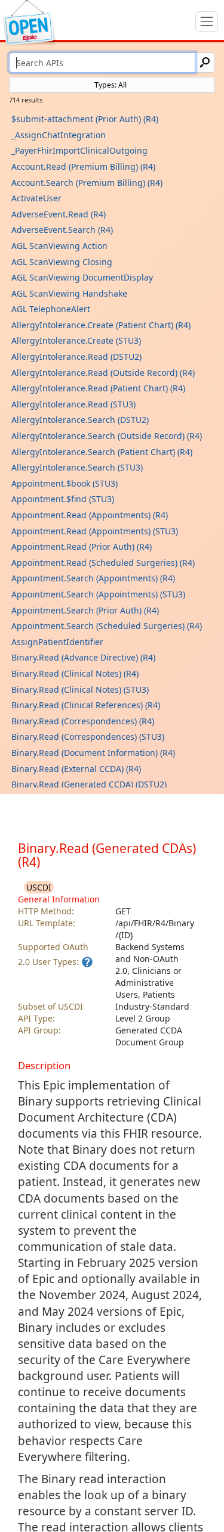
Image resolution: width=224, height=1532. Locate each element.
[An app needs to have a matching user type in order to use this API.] (87, 962)
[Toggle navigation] (206, 21)
